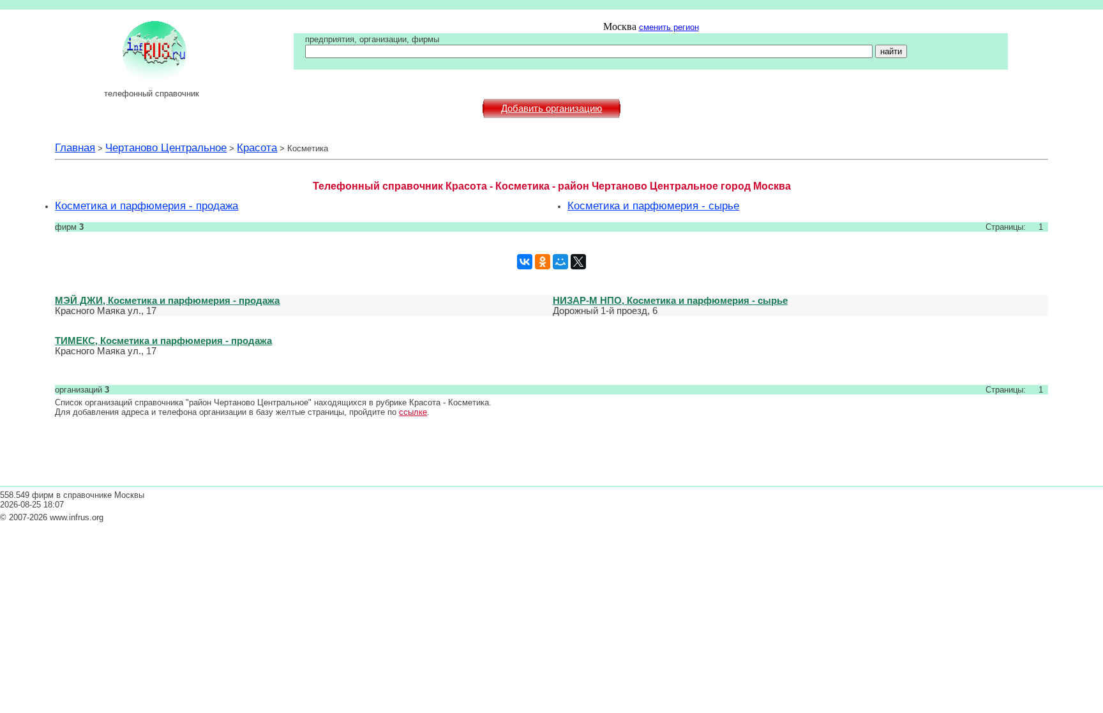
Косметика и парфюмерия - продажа (146, 205)
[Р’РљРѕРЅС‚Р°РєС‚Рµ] (524, 262)
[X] (578, 262)
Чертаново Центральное (166, 147)
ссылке (413, 412)
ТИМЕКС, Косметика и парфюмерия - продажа (163, 340)
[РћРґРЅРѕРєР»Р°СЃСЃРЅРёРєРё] (542, 262)
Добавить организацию (551, 108)
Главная (75, 147)
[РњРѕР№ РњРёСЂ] (560, 262)
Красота (257, 147)
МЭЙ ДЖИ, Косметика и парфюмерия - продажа (167, 300)
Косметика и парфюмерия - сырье (653, 205)
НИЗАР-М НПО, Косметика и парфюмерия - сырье (670, 300)
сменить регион (669, 27)
